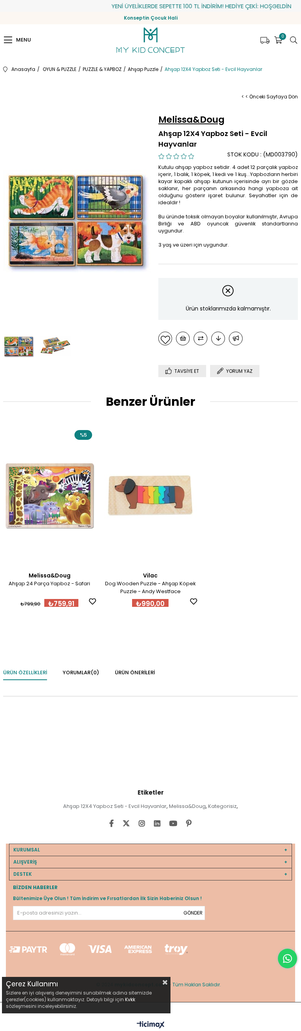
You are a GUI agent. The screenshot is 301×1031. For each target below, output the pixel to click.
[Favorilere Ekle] (165, 338)
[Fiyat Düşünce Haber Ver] (218, 338)
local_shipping (265, 40)
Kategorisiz (222, 806)
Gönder (193, 912)
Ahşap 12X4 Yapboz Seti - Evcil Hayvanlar (115, 806)
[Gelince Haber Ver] (236, 338)
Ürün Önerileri (135, 672)
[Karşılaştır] (200, 338)
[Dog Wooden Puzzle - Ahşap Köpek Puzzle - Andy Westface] (150, 496)
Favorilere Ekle (92, 601)
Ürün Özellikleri (25, 672)
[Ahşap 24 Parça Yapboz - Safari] (49, 496)
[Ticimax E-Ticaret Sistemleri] (151, 1025)
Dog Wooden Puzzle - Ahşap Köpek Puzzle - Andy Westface (150, 587)
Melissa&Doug (187, 806)
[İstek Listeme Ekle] (183, 338)
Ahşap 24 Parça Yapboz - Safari (49, 583)
